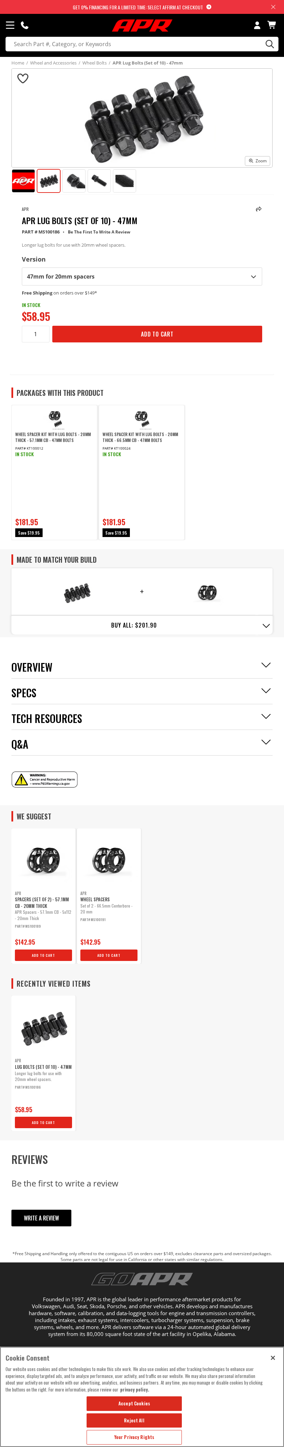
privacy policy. (134, 1389)
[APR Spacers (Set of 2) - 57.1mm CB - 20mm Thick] (207, 592)
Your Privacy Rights (134, 1436)
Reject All (134, 1420)
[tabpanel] (54, 472)
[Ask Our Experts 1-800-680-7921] (24, 25)
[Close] (273, 1357)
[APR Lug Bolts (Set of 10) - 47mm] (77, 592)
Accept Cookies (134, 1403)
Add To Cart (157, 334)
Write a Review (41, 1218)
